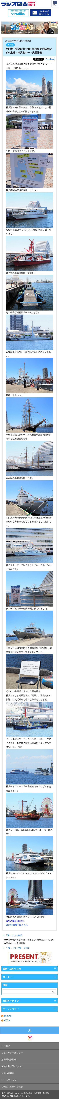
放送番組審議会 (8, 1059)
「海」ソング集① (13, 935)
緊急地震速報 (7, 1073)
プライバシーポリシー (12, 1053)
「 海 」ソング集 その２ (17, 948)
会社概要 (5, 1046)
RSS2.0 (7, 1016)
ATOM (7, 1020)
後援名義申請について (12, 1066)
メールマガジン (8, 1080)
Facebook (50, 59)
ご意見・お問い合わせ (12, 1087)
